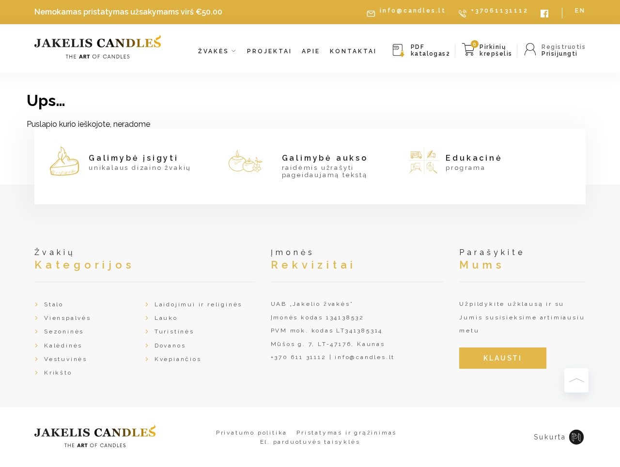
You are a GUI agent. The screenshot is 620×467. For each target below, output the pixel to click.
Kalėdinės (63, 345)
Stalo (53, 304)
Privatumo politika (251, 432)
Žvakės (215, 51)
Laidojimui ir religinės (198, 304)
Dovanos (170, 345)
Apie (311, 51)
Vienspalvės (67, 318)
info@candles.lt (413, 11)
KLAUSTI (502, 358)
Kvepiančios (178, 359)
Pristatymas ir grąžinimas (346, 432)
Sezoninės (64, 331)
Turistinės (174, 331)
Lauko (166, 318)
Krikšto (58, 372)
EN (580, 11)
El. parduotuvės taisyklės (310, 441)
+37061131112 (499, 11)
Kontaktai (353, 51)
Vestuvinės (65, 359)
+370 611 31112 (298, 357)
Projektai (269, 51)
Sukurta (550, 437)
